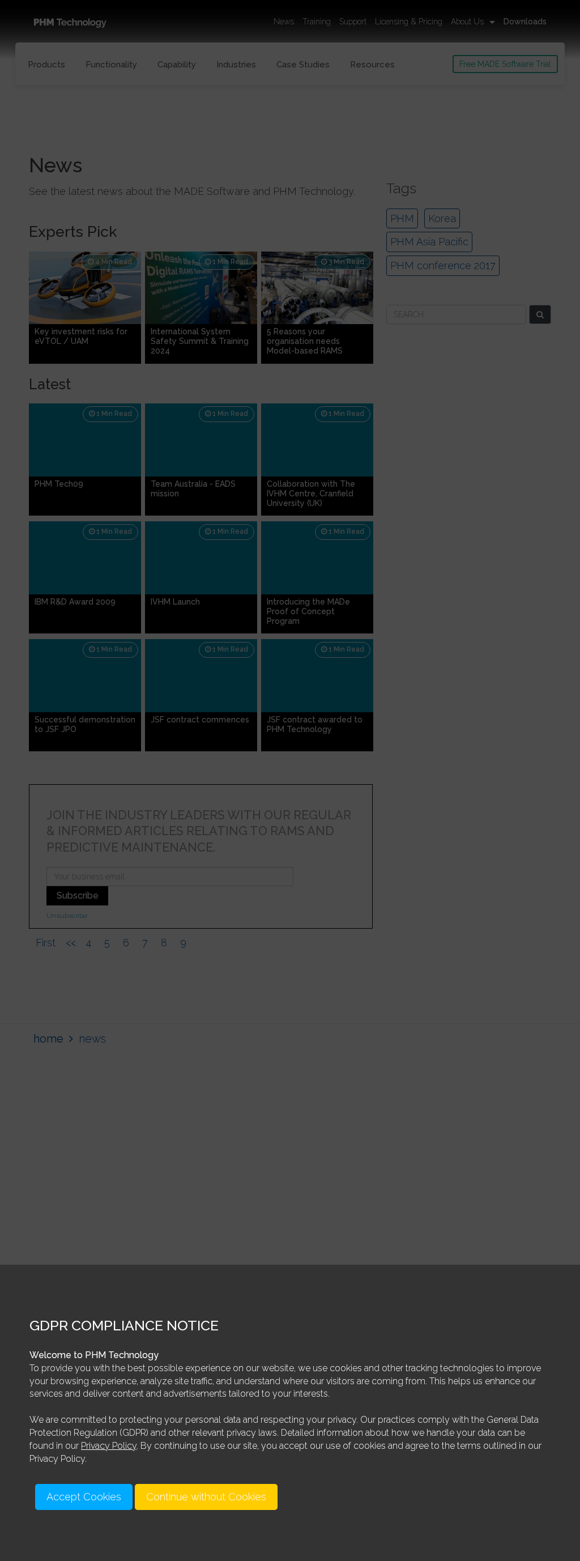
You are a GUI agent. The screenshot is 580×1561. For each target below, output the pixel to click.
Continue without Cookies (206, 1497)
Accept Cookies (83, 1497)
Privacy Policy (109, 1445)
